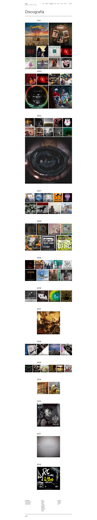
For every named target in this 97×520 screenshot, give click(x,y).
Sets (55, 3)
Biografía (46, 3)
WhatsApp (59, 502)
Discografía (51, 3)
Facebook (42, 505)
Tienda (65, 3)
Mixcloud (42, 509)
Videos (58, 3)
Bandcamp (43, 506)
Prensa (61, 3)
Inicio (43, 3)
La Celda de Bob (27, 502)
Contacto (70, 3)
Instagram (43, 501)
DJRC (26, 3)
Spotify (42, 502)
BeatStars (42, 507)
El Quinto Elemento (28, 501)
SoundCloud (43, 508)
